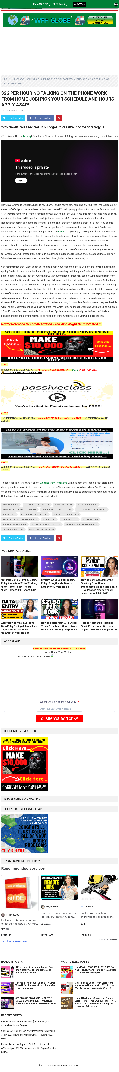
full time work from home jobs (92, 510)
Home (7, 79)
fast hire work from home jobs (56, 510)
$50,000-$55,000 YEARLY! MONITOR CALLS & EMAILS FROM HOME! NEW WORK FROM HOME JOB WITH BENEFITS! (36, 1001)
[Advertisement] (59, 49)
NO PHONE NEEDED (69, 519)
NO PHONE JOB (49, 519)
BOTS (75, 370)
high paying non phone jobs (34, 515)
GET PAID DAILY (9, 515)
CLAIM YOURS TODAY (59, 719)
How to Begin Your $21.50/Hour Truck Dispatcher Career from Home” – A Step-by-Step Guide (59, 626)
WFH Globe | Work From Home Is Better (60, 1065)
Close (116, 4)
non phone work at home (14, 524)
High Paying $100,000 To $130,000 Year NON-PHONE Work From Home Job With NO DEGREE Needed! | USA (95, 970)
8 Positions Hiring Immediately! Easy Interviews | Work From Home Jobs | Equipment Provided (34, 970)
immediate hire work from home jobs (20, 519)
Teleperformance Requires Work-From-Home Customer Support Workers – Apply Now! (99, 626)
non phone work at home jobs (46, 524)
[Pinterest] (59, 118)
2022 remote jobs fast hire (36, 505)
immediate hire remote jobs (66, 515)
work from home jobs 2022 (41, 529)
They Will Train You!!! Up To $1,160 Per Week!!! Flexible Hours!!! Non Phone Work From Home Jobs (36, 985)
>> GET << (79, 4)
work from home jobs (13, 529)
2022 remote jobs (11, 505)
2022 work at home (63, 505)
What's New (18, 79)
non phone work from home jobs (81, 524)
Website (44, 482)
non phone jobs (90, 519)
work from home (58, 482)
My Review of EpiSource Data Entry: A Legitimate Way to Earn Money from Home (58, 583)
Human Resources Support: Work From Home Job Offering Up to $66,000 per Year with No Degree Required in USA (29, 1048)
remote (62, 231)
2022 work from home (87, 505)
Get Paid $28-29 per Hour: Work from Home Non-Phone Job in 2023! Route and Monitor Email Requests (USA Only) (96, 985)
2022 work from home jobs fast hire (19, 510)
